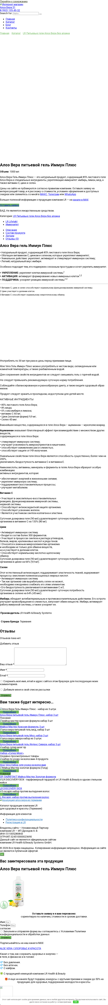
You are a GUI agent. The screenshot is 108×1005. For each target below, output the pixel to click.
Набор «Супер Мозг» (12, 753)
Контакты (11, 27)
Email (4, 675)
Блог (8, 24)
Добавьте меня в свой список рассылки (26, 689)
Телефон (5, 925)
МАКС (43, 194)
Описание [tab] (11, 229)
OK (75, 1002)
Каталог (10, 21)
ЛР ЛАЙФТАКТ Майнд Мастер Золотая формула (28, 776)
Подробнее (9, 712)
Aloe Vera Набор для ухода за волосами (23, 764)
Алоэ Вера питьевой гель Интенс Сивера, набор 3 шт (30, 744)
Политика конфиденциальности (24, 819)
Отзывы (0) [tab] (12, 238)
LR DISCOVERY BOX (11, 788)
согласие (5, 928)
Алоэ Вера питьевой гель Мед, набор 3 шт (24, 735)
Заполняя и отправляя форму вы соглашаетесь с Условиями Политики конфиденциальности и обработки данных (43, 933)
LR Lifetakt (11, 221)
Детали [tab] (10, 235)
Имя (3, 669)
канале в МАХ (80, 199)
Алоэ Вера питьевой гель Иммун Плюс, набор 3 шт (29, 714)
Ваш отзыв (7, 664)
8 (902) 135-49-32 (10, 10)
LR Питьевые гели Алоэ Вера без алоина (46, 33)
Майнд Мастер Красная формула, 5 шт (22, 726)
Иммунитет (12, 224)
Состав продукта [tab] (15, 232)
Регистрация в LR (16, 822)
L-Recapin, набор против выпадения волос (24, 797)
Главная (10, 18)
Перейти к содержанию (14, 1)
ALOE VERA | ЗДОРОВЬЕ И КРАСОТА (20, 948)
